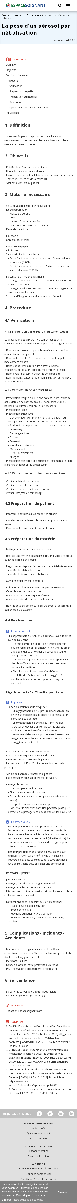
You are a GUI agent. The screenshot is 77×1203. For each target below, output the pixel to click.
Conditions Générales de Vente (38, 1179)
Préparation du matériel (23, 96)
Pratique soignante (13, 15)
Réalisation (15, 102)
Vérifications (16, 86)
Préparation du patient (22, 91)
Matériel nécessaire (17, 75)
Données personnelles (39, 1174)
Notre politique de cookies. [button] (28, 1199)
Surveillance (13, 112)
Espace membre (38, 1150)
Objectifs (11, 70)
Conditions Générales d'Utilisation (38, 1168)
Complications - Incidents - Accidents (27, 107)
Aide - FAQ (38, 1128)
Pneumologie (34, 15)
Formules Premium (38, 1156)
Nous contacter (39, 1138)
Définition (11, 64)
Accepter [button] (63, 1192)
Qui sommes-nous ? (38, 1133)
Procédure (12, 80)
